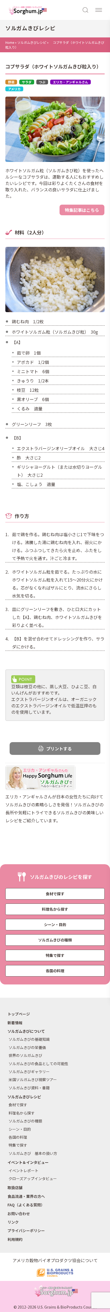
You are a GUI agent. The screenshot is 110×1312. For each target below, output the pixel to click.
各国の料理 (55, 970)
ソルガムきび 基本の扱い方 (33, 1153)
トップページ (18, 1014)
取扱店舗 (14, 1187)
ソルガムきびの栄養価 (27, 1047)
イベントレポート (23, 1170)
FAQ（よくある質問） (26, 1204)
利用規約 (14, 1239)
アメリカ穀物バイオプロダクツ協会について (55, 1260)
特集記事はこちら (82, 210)
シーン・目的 (55, 924)
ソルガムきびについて (26, 1031)
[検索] (86, 10)
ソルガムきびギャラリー (29, 1071)
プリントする (59, 748)
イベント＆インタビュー (28, 1162)
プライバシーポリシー (26, 1230)
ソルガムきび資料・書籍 (29, 1087)
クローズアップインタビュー (33, 1178)
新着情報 (14, 1022)
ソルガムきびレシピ (31, 42)
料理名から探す (55, 909)
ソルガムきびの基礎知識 (29, 1039)
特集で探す (55, 955)
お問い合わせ (18, 1213)
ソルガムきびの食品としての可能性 (38, 1063)
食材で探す (55, 893)
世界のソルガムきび (25, 1055)
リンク (13, 1222)
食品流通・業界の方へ (26, 1196)
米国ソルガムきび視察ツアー (33, 1079)
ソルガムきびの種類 (55, 940)
